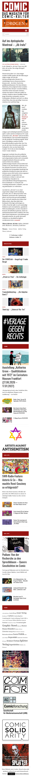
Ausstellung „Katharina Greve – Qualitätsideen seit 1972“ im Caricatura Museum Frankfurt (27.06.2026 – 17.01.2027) (14, 376)
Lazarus (17, 220)
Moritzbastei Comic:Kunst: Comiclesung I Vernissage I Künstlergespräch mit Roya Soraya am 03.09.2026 (20, 410)
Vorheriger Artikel (16, 235)
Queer (3, 637)
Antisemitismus (5, 613)
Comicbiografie (6, 618)
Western (4, 647)
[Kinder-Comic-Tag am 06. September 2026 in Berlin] (7, 403)
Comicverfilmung (15, 618)
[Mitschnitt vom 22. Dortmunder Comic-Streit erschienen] (7, 600)
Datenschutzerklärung (22, 773)
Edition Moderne (17, 620)
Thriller (22, 645)
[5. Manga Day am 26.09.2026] (7, 421)
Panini (15, 634)
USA (24, 644)
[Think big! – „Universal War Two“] (15, 305)
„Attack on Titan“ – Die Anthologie (14, 276)
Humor (5, 629)
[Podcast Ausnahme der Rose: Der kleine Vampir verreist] (7, 506)
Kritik (3, 274)
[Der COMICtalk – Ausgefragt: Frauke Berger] (15, 254)
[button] (15, 23)
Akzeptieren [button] (11, 773)
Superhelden (14, 644)
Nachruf (22, 631)
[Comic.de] (15, 10)
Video (3, 256)
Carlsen (11, 616)
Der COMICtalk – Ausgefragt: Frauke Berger (15, 260)
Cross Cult (23, 618)
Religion (6, 637)
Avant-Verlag (21, 613)
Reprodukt (12, 637)
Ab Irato (15, 136)
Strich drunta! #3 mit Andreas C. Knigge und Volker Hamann (20, 512)
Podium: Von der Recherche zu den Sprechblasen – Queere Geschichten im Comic (14, 560)
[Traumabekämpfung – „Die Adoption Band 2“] (15, 287)
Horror (24, 626)
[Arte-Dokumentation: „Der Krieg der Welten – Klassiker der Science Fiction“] (7, 582)
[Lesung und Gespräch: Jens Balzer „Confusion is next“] (7, 591)
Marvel (15, 631)
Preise (25, 634)
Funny (14, 622)
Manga (11, 631)
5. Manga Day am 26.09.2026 (20, 418)
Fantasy (4, 622)
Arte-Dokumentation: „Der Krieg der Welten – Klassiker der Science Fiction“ (20, 580)
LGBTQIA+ (20, 629)
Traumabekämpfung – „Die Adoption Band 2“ (14, 293)
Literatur (5, 631)
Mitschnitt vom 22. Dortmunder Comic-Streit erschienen (19, 598)
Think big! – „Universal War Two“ (13, 309)
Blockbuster (4, 616)
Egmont (24, 620)
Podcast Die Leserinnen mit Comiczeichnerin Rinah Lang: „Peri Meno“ (20, 521)
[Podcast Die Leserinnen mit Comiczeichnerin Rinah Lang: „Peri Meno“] (7, 523)
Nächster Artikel (14, 237)
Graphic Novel (9, 625)
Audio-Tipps (6, 455)
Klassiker (11, 629)
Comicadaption (18, 616)
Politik (21, 634)
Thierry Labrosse (7, 231)
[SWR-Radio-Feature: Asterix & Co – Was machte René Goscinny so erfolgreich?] (15, 473)
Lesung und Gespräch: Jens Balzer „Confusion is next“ (19, 588)
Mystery (19, 631)
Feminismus (10, 622)
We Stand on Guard (25, 117)
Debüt (6, 620)
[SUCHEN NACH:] (15, 34)
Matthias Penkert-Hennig (12, 64)
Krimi (16, 629)
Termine (5, 346)
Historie (19, 626)
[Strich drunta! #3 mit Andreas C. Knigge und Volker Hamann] (7, 515)
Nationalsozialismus (7, 634)
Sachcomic (19, 637)
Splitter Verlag (22, 229)
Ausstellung (12, 613)
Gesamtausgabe (21, 622)
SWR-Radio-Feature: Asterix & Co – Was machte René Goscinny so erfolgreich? (14, 481)
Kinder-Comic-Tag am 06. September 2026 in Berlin (19, 400)
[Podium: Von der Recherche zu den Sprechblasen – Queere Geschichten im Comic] (15, 551)
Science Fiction (13, 229)
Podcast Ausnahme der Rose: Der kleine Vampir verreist (20, 503)
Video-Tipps (6, 533)
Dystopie (10, 620)
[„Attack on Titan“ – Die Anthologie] (15, 272)
